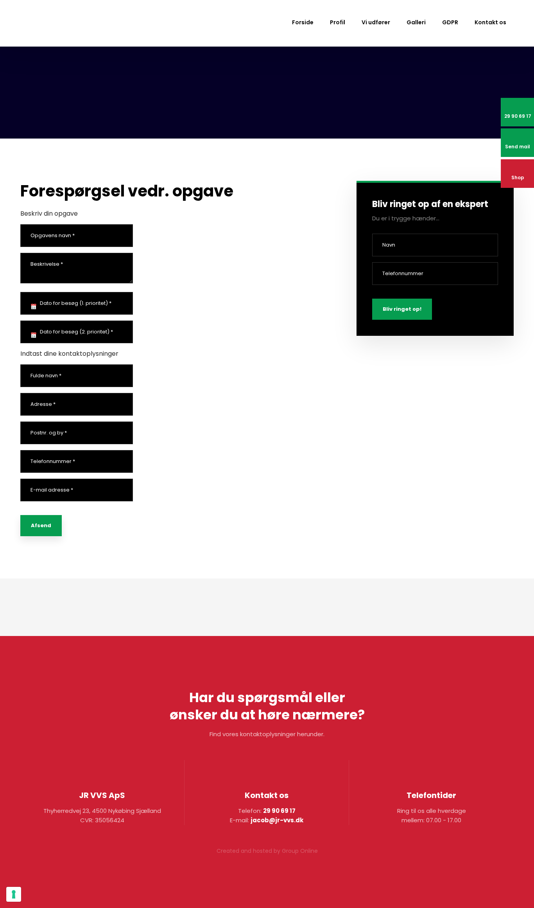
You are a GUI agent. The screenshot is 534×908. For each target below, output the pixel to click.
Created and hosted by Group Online (267, 851)
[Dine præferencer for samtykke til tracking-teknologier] (13, 894)
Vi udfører (376, 22)
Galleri (416, 22)
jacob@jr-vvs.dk (277, 820)
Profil (337, 22)
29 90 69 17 (279, 811)
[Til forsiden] (61, 24)
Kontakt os (490, 22)
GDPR (450, 22)
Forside (303, 22)
